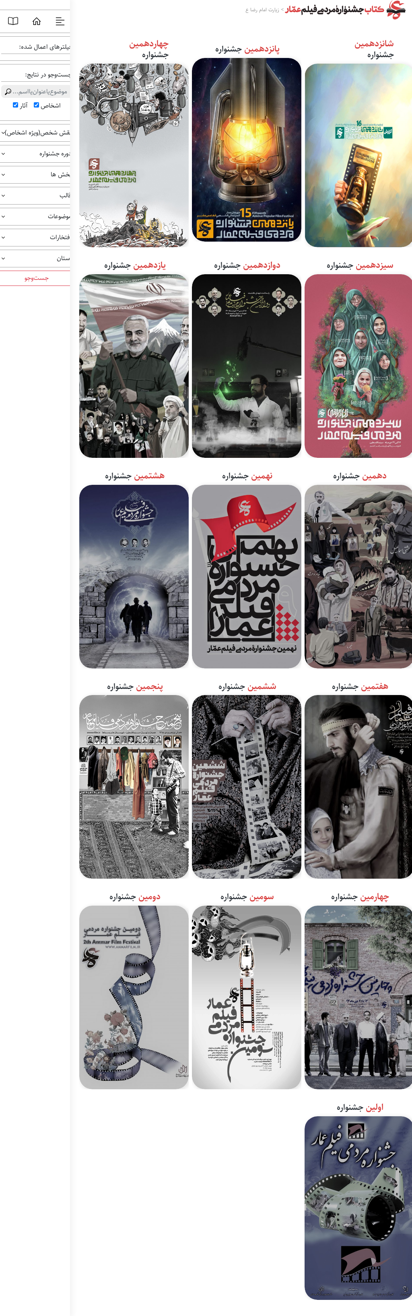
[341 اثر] (246, 575)
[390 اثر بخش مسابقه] (134, 364)
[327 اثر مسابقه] (134, 785)
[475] (246, 148)
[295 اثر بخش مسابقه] (134, 153)
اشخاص (51, 106)
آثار (23, 106)
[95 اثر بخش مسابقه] (246, 995)
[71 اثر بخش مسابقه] (134, 995)
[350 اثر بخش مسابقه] (246, 364)
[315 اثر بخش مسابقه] (246, 785)
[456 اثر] (134, 575)
